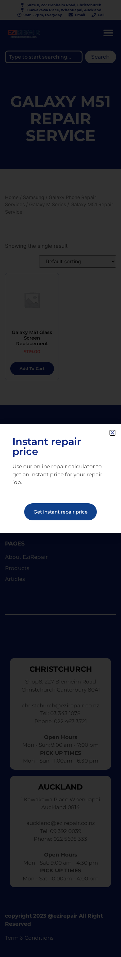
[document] (60, 478)
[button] (112, 432)
